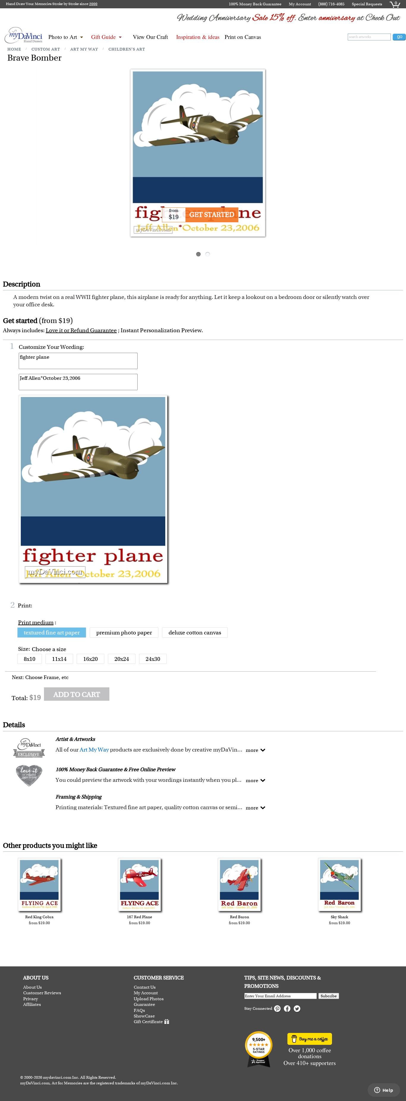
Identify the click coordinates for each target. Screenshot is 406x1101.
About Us (32, 987)
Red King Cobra (39, 916)
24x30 (153, 659)
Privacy (30, 999)
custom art (46, 49)
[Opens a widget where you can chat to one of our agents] (383, 1090)
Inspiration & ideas (197, 36)
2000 (93, 3)
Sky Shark (339, 916)
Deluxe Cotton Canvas (195, 632)
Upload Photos (149, 999)
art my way (84, 49)
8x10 (29, 659)
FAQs (139, 1010)
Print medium (35, 622)
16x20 (90, 659)
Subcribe (329, 995)
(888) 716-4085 (331, 4)
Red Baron (239, 916)
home (14, 49)
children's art (126, 49)
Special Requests (367, 4)
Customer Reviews (42, 993)
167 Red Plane (139, 916)
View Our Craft (150, 36)
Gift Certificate (148, 1022)
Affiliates (32, 1004)
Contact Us (145, 987)
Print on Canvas (243, 36)
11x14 (59, 659)
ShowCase (144, 1016)
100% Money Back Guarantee (255, 4)
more (252, 750)
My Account (300, 4)
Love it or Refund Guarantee (81, 330)
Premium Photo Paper (124, 632)
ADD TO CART (76, 694)
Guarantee (144, 1004)
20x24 (121, 659)
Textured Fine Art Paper (52, 632)
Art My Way (94, 749)
